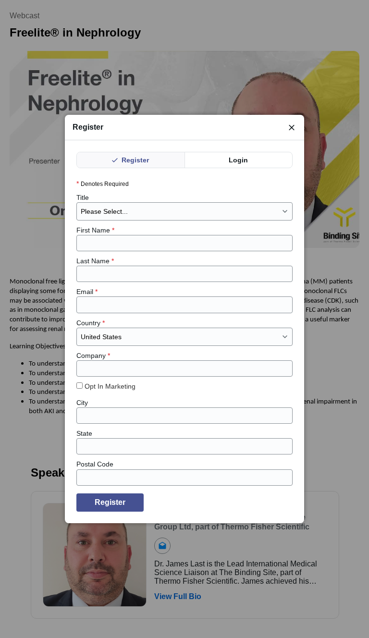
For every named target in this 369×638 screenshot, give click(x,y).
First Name (95, 230)
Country (90, 323)
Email (87, 291)
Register (134, 160)
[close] (291, 127)
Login (238, 160)
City (82, 402)
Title (82, 197)
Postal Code (94, 464)
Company (93, 355)
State (84, 433)
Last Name (95, 261)
